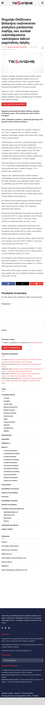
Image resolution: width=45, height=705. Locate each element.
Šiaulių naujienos (10, 474)
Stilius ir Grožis (9, 422)
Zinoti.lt (4, 542)
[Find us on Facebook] (2, 628)
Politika (5, 497)
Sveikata (7, 425)
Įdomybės (5, 439)
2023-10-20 (33, 47)
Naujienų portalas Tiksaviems (17, 47)
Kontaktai (35, 696)
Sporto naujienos (9, 505)
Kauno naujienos (10, 456)
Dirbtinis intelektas (11, 512)
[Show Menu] (3, 3)
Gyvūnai (6, 398)
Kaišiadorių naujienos (12, 453)
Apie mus (18, 693)
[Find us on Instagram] (5, 628)
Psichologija (8, 416)
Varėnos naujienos (11, 477)
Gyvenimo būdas (8, 395)
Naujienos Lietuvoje (10, 489)
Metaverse (7, 518)
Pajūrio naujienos (10, 462)
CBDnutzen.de (7, 554)
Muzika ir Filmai (9, 410)
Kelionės (7, 401)
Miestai (4, 447)
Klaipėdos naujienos (11, 459)
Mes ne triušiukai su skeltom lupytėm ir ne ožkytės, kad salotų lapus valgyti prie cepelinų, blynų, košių (22, 380)
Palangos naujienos (11, 465)
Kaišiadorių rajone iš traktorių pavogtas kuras (16, 650)
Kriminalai (6, 443)
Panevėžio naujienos (11, 468)
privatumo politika (36, 342)
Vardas (4, 330)
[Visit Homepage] (22, 3)
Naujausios (6, 485)
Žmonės (6, 431)
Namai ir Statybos (10, 413)
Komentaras (7, 304)
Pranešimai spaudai (9, 501)
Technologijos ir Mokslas (13, 509)
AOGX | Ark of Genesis (10, 550)
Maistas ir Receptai (10, 407)
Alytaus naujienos (10, 450)
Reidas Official (7, 562)
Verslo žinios (7, 529)
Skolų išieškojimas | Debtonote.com (14, 570)
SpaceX (6, 521)
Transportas (8, 428)
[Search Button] (42, 3)
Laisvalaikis (8, 404)
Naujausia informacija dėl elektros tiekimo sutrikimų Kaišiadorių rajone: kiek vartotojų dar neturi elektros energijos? (21, 113)
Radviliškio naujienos (11, 471)
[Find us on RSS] (9, 628)
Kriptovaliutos (9, 515)
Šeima (6, 419)
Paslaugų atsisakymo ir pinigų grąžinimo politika (16, 696)
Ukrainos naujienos (10, 525)
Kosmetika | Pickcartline (10, 546)
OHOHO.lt (5, 566)
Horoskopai (6, 435)
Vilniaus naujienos (10, 480)
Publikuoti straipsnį (7, 693)
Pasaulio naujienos (10, 493)
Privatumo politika (8, 339)
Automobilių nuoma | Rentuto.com (14, 558)
